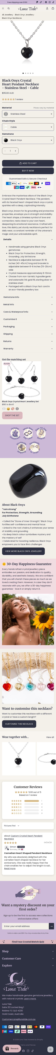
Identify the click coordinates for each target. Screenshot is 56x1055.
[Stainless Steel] (17, 409)
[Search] (8, 8)
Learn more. (30, 998)
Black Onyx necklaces (12, 18)
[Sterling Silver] (4, 409)
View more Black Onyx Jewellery (23, 551)
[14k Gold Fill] (8, 409)
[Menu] (3, 8)
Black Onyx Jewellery (24, 14)
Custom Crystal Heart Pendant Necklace (23, 837)
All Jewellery (7, 14)
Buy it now (28, 170)
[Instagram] (49, 2)
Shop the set (12, 415)
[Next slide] (51, 759)
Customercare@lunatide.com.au (18, 1019)
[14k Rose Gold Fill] (13, 409)
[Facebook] (46, 2)
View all (50, 737)
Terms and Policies (28, 1045)
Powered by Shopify (35, 1039)
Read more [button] (9, 868)
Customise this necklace (19, 723)
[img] (10, 842)
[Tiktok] (32, 1050)
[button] (8, 99)
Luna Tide (23, 1039)
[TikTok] (53, 2)
